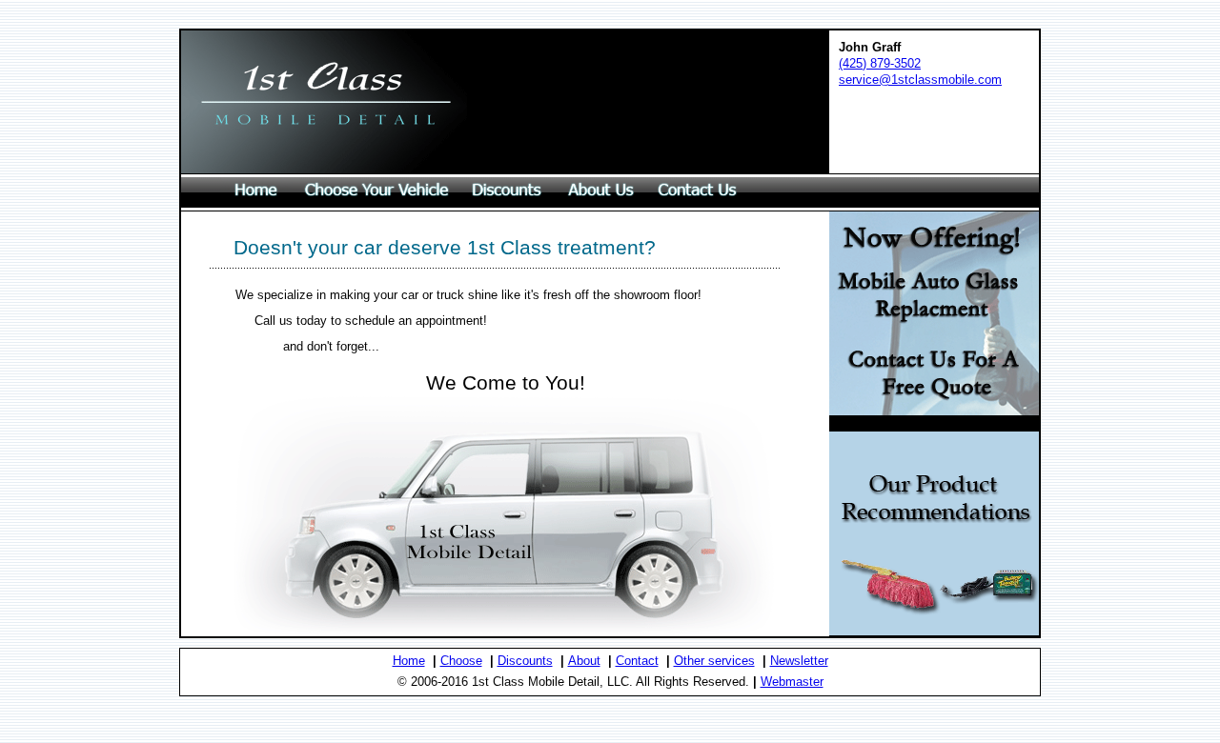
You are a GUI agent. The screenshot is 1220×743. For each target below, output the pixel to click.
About (584, 660)
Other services (714, 660)
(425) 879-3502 (880, 63)
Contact (637, 660)
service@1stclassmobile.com (920, 79)
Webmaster (792, 681)
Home (409, 660)
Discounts (525, 660)
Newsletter (799, 660)
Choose (461, 660)
